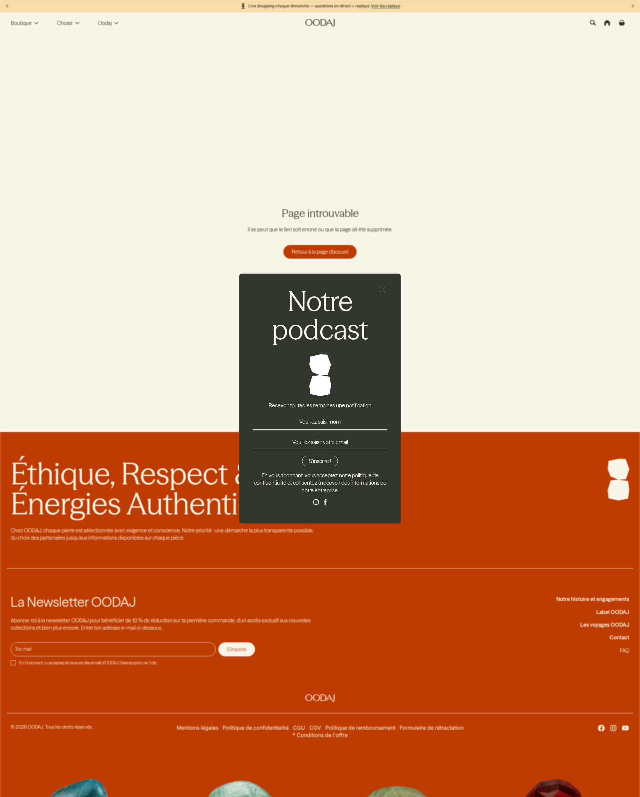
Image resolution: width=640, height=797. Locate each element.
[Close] (382, 290)
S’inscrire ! (320, 461)
